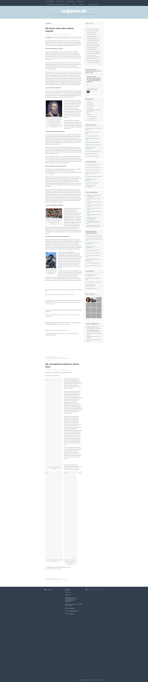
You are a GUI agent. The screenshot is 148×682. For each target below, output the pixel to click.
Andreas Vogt (55, 34)
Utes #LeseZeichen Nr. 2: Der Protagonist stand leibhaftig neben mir (94, 222)
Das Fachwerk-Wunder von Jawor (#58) (93, 282)
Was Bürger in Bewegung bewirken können (93, 139)
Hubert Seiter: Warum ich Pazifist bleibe (92, 133)
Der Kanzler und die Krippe (91, 153)
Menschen (60, 357)
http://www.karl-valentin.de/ (64, 324)
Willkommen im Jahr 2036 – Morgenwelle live (91, 148)
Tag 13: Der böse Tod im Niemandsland (93, 236)
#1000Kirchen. (53, 335)
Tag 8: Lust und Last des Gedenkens (93, 252)
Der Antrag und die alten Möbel (92, 156)
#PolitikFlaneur (50, 1)
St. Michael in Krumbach (65, 333)
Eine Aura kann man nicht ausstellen (93, 176)
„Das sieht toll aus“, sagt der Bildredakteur (91, 179)
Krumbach (55, 358)
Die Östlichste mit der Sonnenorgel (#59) (93, 279)
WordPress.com (100, 679)
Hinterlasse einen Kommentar (65, 34)
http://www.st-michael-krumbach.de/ (71, 469)
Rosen (58, 358)
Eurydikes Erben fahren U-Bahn (92, 182)
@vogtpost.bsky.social (73, 611)
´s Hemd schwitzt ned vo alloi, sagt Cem (93, 144)
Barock (47, 579)
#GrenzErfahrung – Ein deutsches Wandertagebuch (58, 4)
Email (88, 84)
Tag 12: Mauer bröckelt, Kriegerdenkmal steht (94, 239)
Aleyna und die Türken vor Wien (92, 170)
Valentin (63, 358)
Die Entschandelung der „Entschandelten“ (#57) (90, 285)
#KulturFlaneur (59, 1)
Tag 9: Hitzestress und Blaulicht (92, 250)
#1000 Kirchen (79, 1)
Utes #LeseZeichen (70, 1)
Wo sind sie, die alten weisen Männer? (93, 167)
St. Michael (58, 579)
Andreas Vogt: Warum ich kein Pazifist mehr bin (93, 129)
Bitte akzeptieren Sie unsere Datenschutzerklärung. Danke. (92, 89)
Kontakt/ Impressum (92, 118)
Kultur (57, 357)
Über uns (74, 4)
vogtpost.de (74, 10)
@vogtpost (71, 613)
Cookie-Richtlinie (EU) (92, 116)
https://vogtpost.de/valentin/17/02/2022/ (53, 568)
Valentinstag (67, 358)
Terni (60, 358)
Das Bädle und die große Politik (92, 135)
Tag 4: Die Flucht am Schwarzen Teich (93, 265)
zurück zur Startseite (93, 4)
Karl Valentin (48, 358)
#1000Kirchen (48, 578)
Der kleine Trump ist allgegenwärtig (93, 151)
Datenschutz (82, 4)
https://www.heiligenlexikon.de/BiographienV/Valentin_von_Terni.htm (60, 294)
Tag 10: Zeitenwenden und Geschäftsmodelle (91, 247)
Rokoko (54, 579)
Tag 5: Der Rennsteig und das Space (93, 263)
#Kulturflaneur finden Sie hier (62, 330)
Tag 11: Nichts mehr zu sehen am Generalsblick (92, 243)
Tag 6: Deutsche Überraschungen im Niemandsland (93, 260)
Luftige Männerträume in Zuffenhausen (91, 186)
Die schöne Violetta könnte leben (92, 165)
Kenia (52, 358)
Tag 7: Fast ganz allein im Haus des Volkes (93, 256)
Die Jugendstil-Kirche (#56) (91, 288)
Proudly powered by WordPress (84, 679)
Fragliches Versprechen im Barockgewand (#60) (91, 275)
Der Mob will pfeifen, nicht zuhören (93, 142)
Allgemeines (54, 357)
